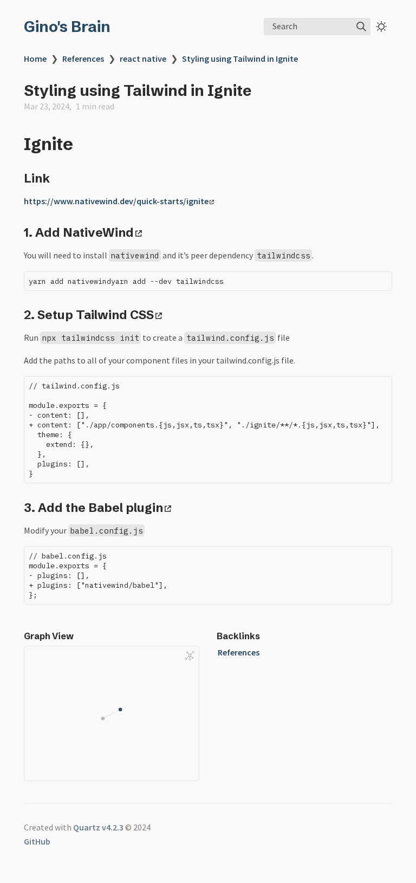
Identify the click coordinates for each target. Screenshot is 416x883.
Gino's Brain (67, 26)
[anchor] (83, 143)
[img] (361, 26)
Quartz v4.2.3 (98, 827)
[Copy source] (380, 282)
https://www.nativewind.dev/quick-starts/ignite (116, 201)
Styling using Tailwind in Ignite (240, 58)
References (83, 58)
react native (143, 58)
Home (35, 58)
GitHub (37, 841)
